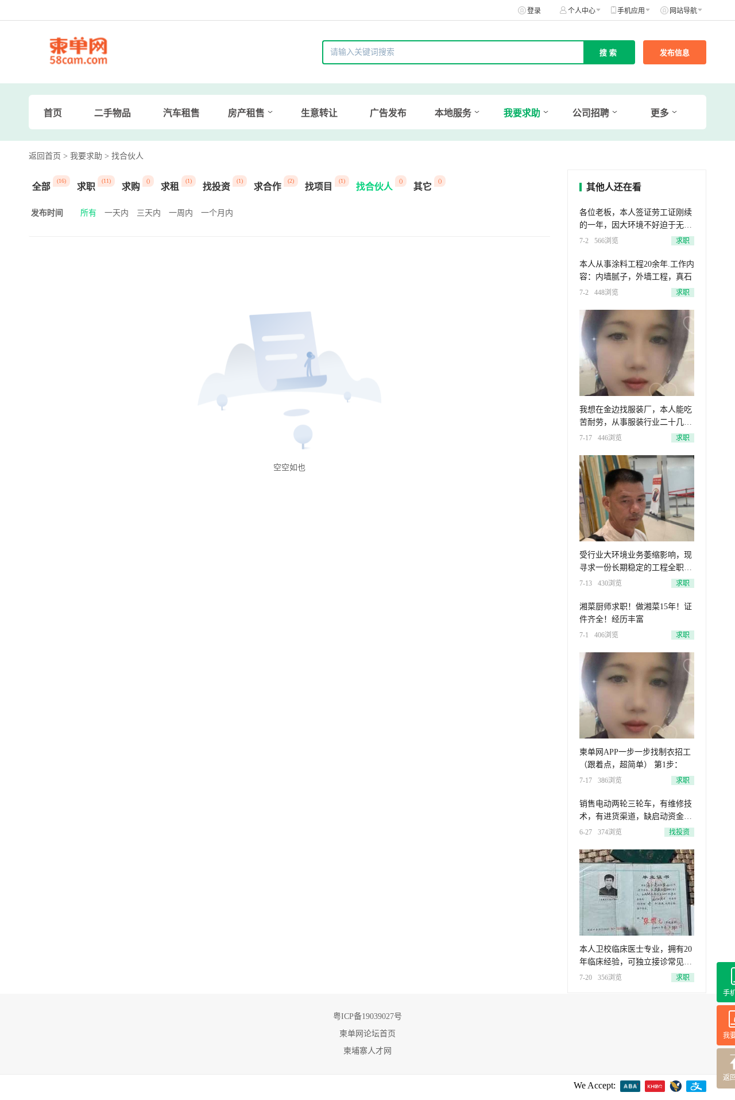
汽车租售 (181, 113)
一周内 (181, 213)
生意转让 (319, 113)
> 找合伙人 (124, 156)
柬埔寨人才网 (367, 1051)
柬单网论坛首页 (367, 1033)
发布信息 (675, 52)
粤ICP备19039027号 (367, 1016)
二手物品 (112, 113)
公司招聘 (590, 113)
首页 (53, 113)
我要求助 (522, 113)
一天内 (117, 213)
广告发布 (388, 113)
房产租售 (246, 113)
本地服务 (453, 113)
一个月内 (217, 213)
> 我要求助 (82, 156)
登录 (534, 11)
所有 (88, 213)
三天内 (149, 213)
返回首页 (45, 156)
